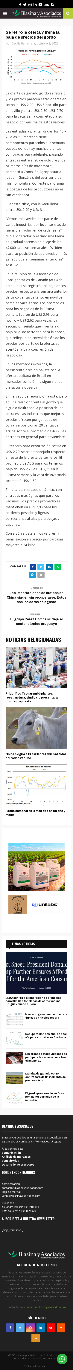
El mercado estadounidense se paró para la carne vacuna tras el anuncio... (46, 1057)
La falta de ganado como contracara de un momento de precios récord (45, 1077)
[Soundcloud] (61, 1327)
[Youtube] (51, 1327)
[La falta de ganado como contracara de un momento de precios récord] (14, 1078)
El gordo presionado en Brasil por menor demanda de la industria (45, 1097)
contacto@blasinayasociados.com (45, 1307)
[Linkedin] (40, 1327)
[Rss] (35, 1338)
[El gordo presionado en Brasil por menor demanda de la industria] (14, 1098)
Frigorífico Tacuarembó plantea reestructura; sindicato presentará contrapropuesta (32, 697)
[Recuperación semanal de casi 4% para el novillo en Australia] (14, 1038)
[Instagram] (30, 1327)
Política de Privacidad (35, 1366)
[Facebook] (10, 1327)
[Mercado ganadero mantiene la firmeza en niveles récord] (14, 1019)
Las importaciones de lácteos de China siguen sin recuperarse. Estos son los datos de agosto (36, 597)
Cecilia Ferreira (22, 43)
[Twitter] (20, 1327)
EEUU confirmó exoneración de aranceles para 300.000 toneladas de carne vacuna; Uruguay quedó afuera (33, 1001)
